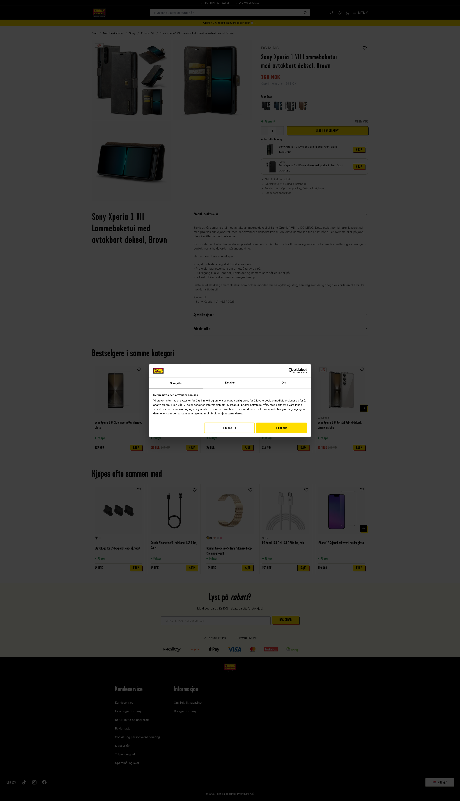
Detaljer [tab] (230, 382)
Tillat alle (281, 427)
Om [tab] (284, 382)
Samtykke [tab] (176, 383)
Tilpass (227, 427)
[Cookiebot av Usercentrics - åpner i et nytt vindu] (291, 370)
